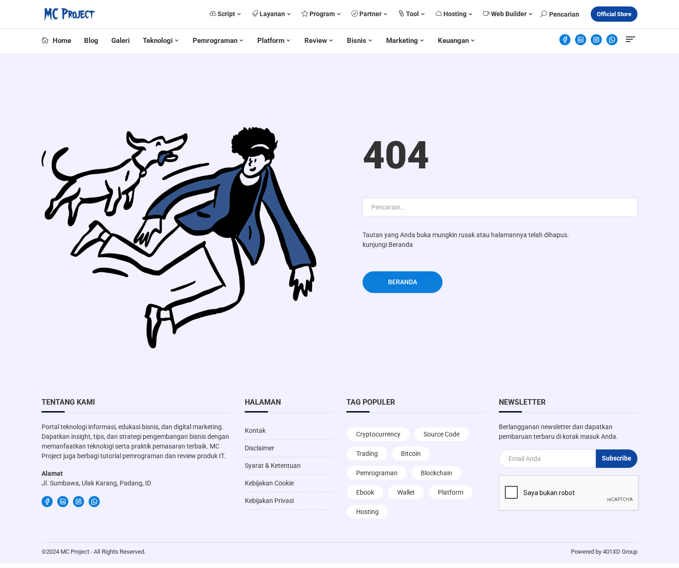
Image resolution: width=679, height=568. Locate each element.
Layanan (271, 14)
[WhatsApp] (612, 39)
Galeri (120, 40)
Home (61, 40)
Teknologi (158, 40)
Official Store (614, 14)
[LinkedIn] (580, 39)
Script (225, 14)
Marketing (402, 40)
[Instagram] (596, 39)
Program (321, 14)
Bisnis (356, 40)
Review (315, 40)
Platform (271, 40)
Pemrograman (215, 40)
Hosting (454, 14)
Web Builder (508, 14)
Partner (370, 14)
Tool (412, 14)
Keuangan (453, 40)
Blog (91, 40)
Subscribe (616, 458)
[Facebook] (564, 39)
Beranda (400, 244)
